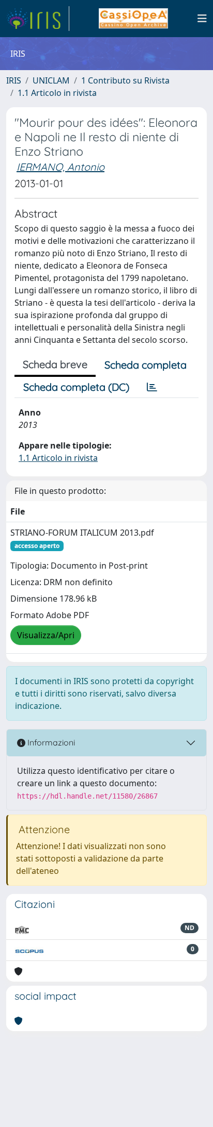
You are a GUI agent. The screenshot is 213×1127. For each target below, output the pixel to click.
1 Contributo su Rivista (125, 80)
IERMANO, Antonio (60, 166)
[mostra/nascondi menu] (202, 18)
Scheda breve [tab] (55, 364)
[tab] (152, 387)
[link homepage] (37, 18)
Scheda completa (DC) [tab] (76, 386)
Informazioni (50, 742)
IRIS (13, 80)
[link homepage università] (133, 18)
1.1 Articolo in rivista (57, 92)
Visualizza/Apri (45, 635)
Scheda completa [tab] (145, 364)
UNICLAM (51, 80)
